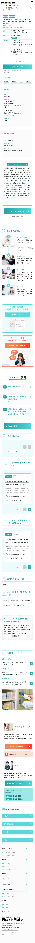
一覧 (16, 451)
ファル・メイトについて (8, 848)
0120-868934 (19, 799)
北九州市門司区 (15, 601)
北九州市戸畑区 (7, 606)
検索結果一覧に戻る (17, 216)
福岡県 (4, 585)
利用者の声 (6, 866)
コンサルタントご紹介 (9, 855)
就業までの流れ (7, 863)
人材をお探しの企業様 (8, 890)
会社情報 (5, 904)
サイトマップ (5, 912)
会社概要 (4, 901)
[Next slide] (29, 509)
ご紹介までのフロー (8, 896)
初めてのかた (5, 859)
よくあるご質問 (7, 869)
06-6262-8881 (7, 927)
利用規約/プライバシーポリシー (10, 929)
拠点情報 (5, 907)
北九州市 (5, 601)
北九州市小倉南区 (19, 606)
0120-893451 (18, 796)
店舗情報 (14, 37)
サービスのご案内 (8, 893)
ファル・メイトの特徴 (9, 852)
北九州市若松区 (26, 601)
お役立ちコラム (6, 879)
